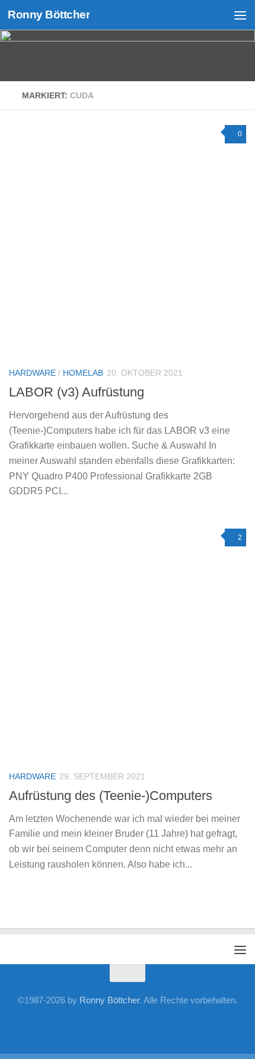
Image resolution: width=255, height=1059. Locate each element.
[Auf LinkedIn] (89, 1026)
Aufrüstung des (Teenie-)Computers (110, 795)
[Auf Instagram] (184, 1026)
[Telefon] (127, 1026)
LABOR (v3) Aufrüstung (76, 392)
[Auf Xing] (70, 1026)
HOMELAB (83, 372)
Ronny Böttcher (49, 14)
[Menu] (240, 15)
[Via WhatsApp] (165, 1026)
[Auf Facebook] (51, 1026)
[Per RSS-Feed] (203, 1026)
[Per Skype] (108, 1026)
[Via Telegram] (146, 1026)
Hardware (32, 372)
